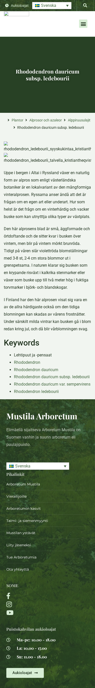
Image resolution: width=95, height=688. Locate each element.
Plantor (17, 120)
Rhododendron (27, 362)
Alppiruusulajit (79, 120)
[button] (51, 5)
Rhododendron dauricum (36, 369)
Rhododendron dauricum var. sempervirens (52, 384)
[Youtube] (33, 612)
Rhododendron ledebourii (36, 391)
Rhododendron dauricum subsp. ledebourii (52, 376)
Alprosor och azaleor (45, 120)
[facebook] (33, 596)
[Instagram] (33, 604)
